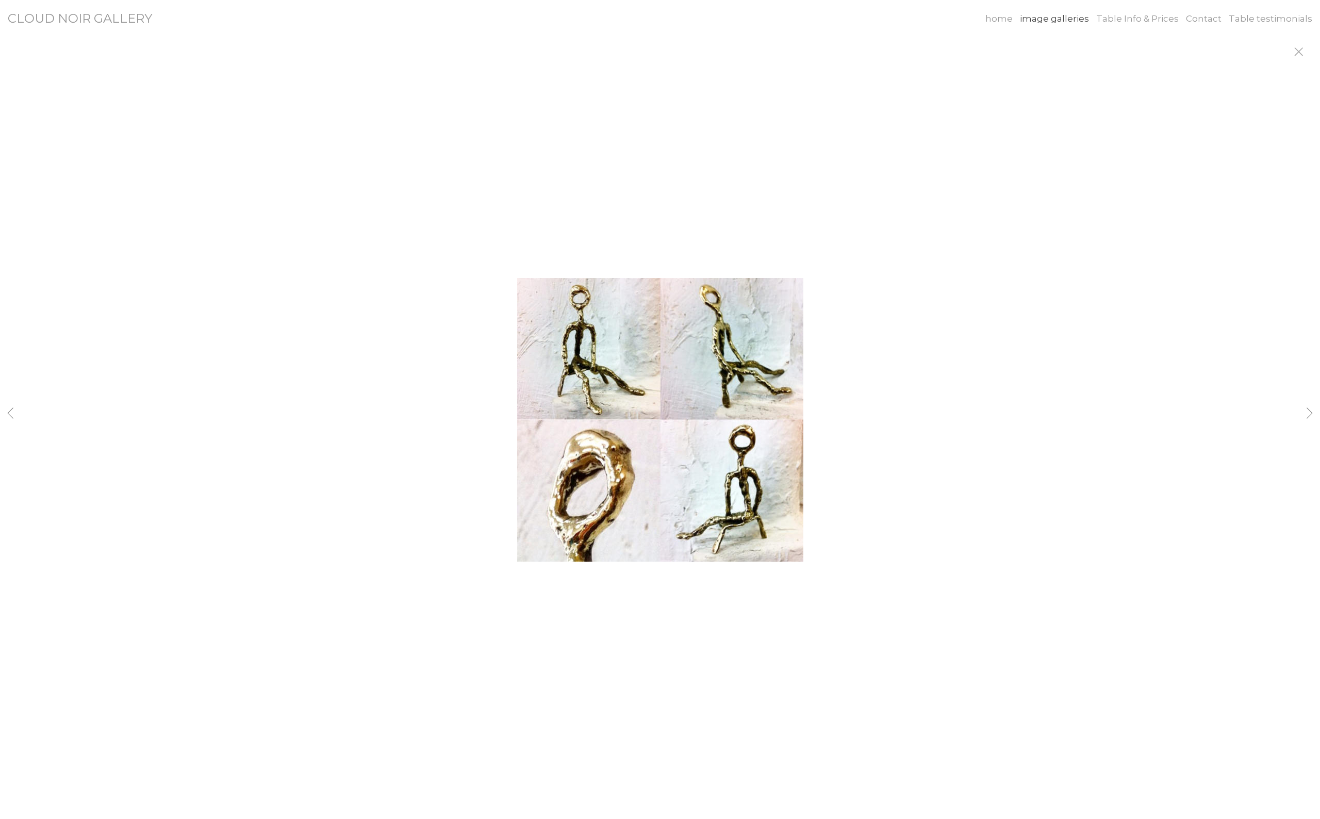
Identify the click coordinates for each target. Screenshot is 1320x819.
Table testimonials (1270, 18)
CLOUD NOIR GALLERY (80, 18)
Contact (1204, 18)
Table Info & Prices (1137, 18)
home (999, 18)
